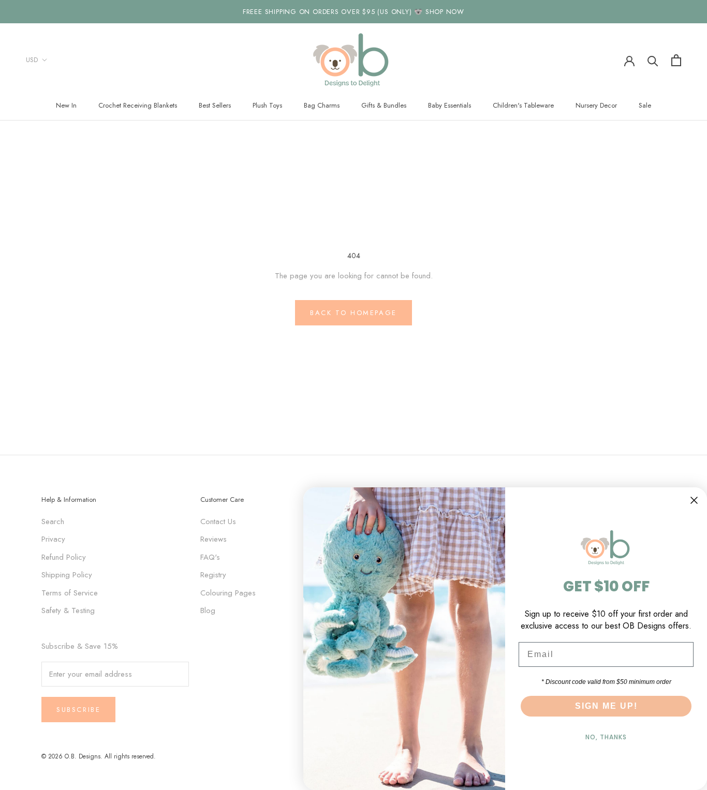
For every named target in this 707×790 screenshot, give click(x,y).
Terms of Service (69, 593)
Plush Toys (267, 105)
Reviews (213, 539)
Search (52, 521)
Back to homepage (353, 313)
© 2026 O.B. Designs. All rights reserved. (98, 756)
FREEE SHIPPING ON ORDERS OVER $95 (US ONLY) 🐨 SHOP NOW (353, 12)
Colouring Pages (228, 593)
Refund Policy (63, 557)
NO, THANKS (606, 737)
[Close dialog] (694, 500)
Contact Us (218, 521)
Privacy (53, 539)
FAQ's (210, 557)
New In (66, 105)
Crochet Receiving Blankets (137, 105)
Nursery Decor (596, 105)
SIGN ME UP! (606, 706)
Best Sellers (215, 105)
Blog (207, 610)
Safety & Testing (68, 610)
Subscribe (78, 709)
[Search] (652, 60)
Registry (213, 574)
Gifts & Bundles (383, 105)
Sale (645, 105)
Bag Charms (322, 105)
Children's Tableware (523, 105)
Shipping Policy (66, 574)
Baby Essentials (449, 105)
